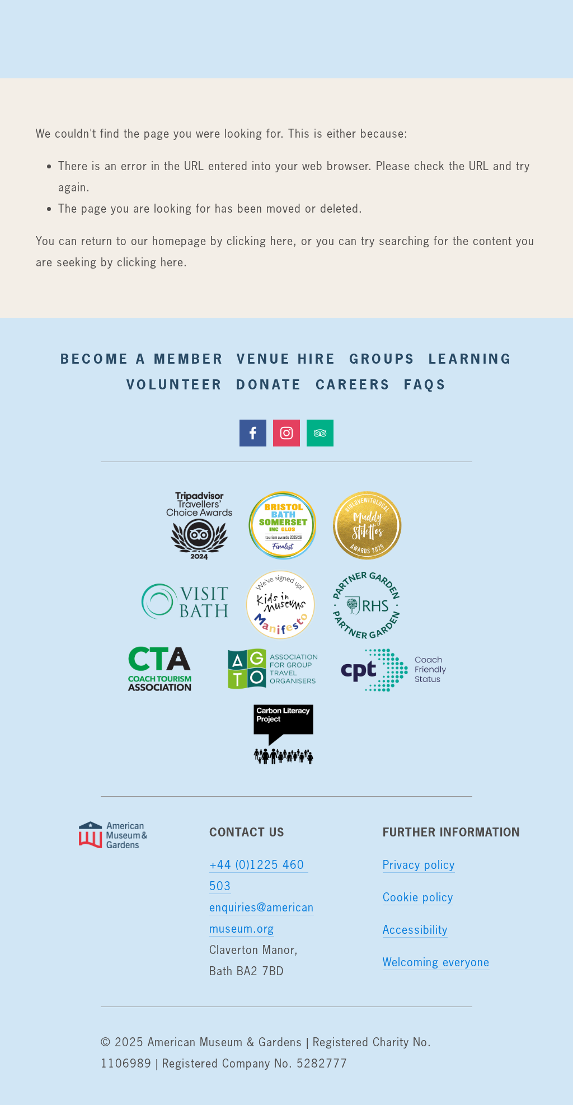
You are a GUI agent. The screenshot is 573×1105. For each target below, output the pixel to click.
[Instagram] (286, 433)
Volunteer (174, 384)
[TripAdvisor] (320, 433)
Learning (471, 358)
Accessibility (415, 930)
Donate (269, 384)
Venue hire (286, 358)
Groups (382, 358)
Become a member (142, 358)
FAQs (425, 384)
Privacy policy (419, 865)
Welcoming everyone (436, 962)
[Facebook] (252, 433)
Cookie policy (418, 897)
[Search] (45, 39)
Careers (353, 384)
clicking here (260, 241)
